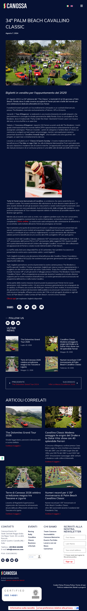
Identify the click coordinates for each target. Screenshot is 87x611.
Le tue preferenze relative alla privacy (55, 608)
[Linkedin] (16, 560)
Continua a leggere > (13, 446)
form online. (23, 221)
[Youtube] (18, 323)
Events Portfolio (50, 540)
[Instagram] (13, 323)
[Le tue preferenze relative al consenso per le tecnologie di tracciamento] (2, 458)
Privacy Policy (69, 585)
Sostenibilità (49, 534)
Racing (31, 531)
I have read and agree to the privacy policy (74, 556)
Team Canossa (50, 531)
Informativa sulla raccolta (22, 608)
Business (32, 543)
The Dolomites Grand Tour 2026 (30, 340)
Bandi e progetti (79, 587)
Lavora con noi (50, 543)
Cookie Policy (58, 585)
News (46, 546)
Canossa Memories (52, 537)
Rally (30, 534)
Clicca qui (11, 298)
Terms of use (80, 585)
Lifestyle (31, 546)
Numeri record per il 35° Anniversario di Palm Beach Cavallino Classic (70, 362)
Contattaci (48, 549)
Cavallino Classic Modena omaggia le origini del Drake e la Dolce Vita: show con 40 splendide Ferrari (69, 344)
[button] (82, 6)
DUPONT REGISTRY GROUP (15, 580)
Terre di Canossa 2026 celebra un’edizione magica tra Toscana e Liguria (31, 363)
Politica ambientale (64, 587)
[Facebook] (8, 323)
